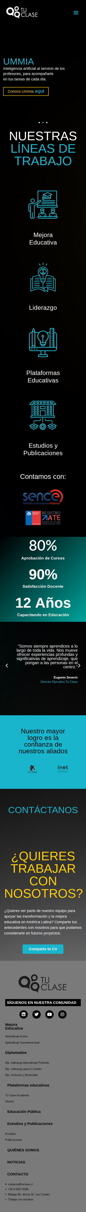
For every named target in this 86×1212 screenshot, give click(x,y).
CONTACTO (17, 1174)
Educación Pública (24, 1112)
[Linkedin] (23, 1014)
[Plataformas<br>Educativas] (43, 342)
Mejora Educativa (14, 1026)
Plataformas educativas (28, 1085)
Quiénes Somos (23, 1150)
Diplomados (16, 1053)
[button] (76, 12)
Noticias (16, 1162)
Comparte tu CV (43, 949)
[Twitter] (36, 1014)
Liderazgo (43, 307)
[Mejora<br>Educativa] (43, 204)
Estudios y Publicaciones (30, 1124)
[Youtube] (49, 1014)
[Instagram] (62, 1014)
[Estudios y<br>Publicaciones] (43, 415)
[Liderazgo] (43, 277)
